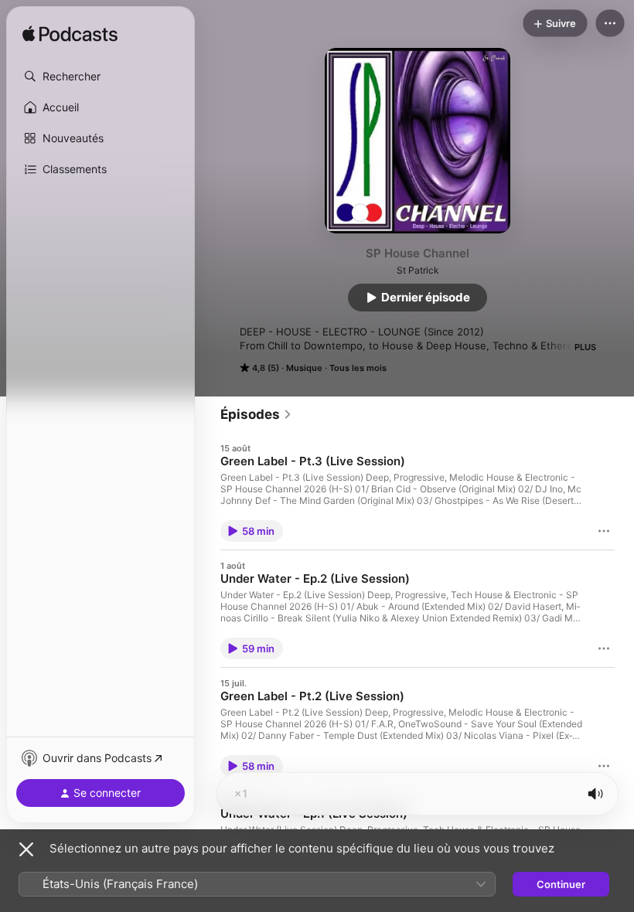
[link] (256, 414)
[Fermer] (26, 849)
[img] (70, 35)
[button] (100, 76)
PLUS (585, 347)
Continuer (561, 884)
